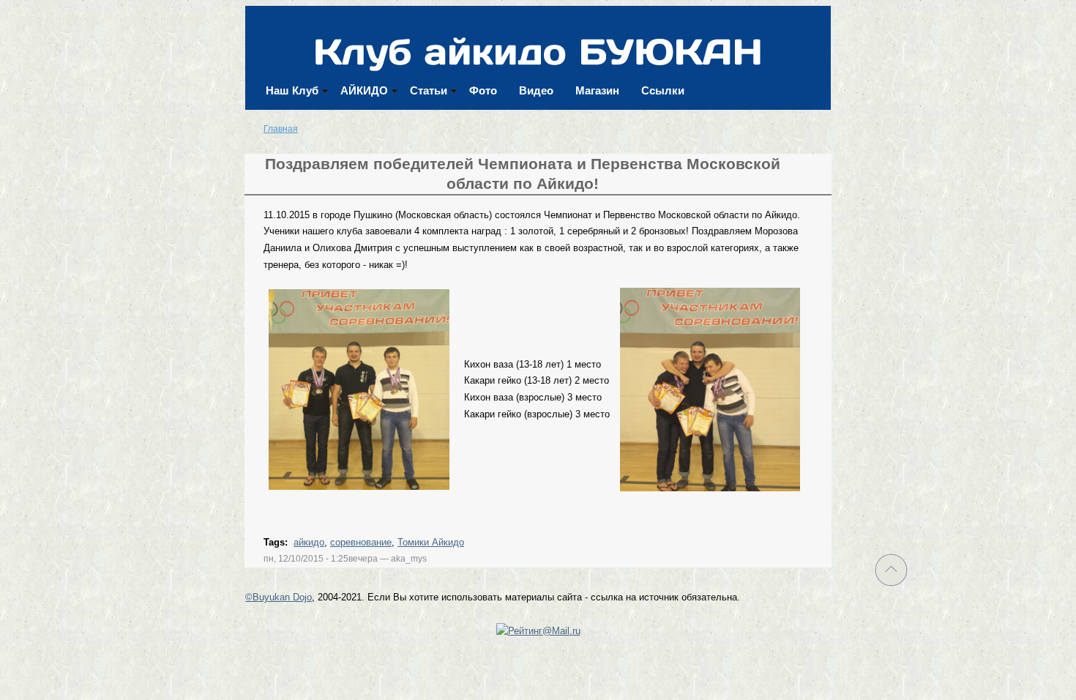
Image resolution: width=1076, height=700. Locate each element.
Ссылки (662, 90)
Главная (281, 129)
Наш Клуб (292, 90)
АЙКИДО (364, 90)
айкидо (309, 542)
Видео (536, 90)
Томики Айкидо (430, 542)
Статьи (428, 90)
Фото (483, 90)
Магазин (597, 90)
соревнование (361, 542)
